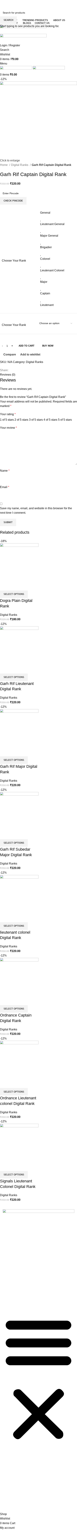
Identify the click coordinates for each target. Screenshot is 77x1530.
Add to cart (26, 345)
